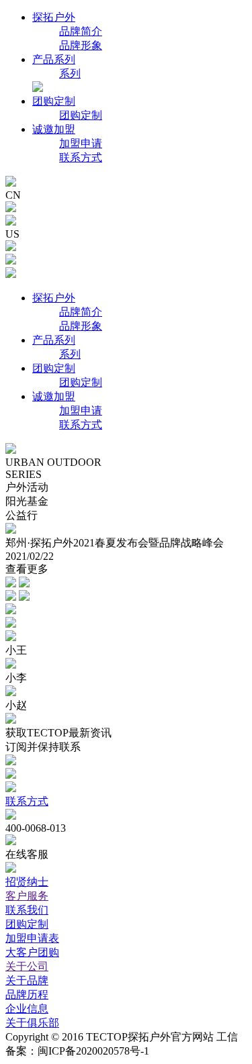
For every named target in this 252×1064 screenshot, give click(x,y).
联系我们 (26, 910)
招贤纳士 (26, 881)
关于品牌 (26, 980)
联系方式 (80, 157)
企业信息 (26, 1008)
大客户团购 (32, 952)
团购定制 (53, 101)
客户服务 (26, 896)
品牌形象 (80, 45)
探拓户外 (53, 17)
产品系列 (53, 59)
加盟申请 (80, 143)
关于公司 (26, 966)
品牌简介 (80, 31)
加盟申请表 (32, 938)
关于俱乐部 (32, 1022)
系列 (70, 73)
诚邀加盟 (53, 129)
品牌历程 (26, 994)
